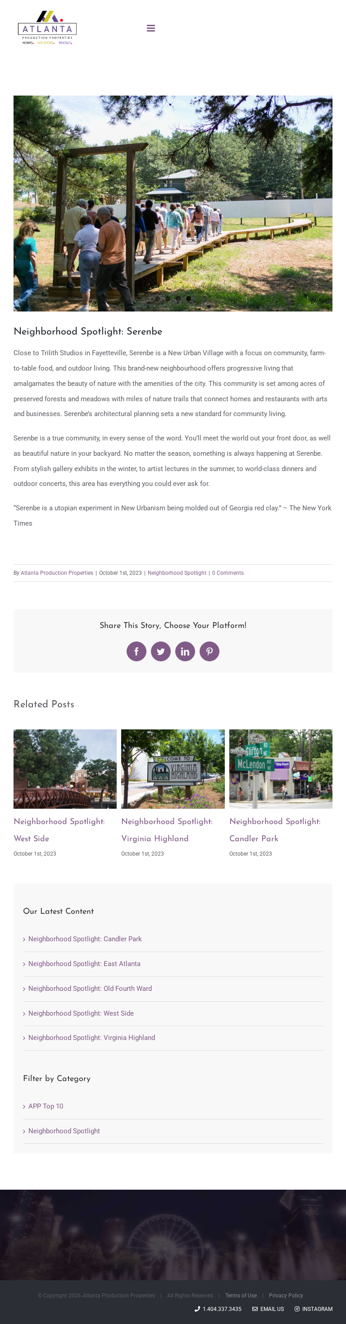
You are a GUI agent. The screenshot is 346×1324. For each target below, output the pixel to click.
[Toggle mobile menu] (151, 28)
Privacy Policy (286, 1295)
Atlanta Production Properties (57, 573)
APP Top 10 (45, 1106)
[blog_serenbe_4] (173, 204)
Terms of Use (241, 1295)
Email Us (271, 1309)
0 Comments (228, 573)
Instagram (316, 1309)
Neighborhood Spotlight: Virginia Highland (91, 1038)
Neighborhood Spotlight (177, 573)
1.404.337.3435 (220, 1309)
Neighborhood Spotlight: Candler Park (85, 939)
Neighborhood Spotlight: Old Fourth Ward (90, 989)
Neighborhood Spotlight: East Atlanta (84, 964)
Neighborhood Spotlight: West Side (81, 1013)
